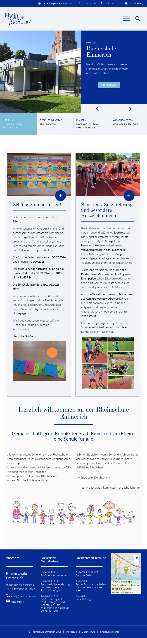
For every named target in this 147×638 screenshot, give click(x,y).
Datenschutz (88, 631)
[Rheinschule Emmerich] (18, 19)
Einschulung (83, 599)
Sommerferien (84, 575)
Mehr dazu (109, 85)
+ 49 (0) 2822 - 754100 (23, 596)
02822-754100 (113, 3)
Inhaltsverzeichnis (109, 631)
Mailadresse (135, 3)
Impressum (71, 631)
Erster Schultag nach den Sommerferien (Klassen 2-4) (91, 587)
